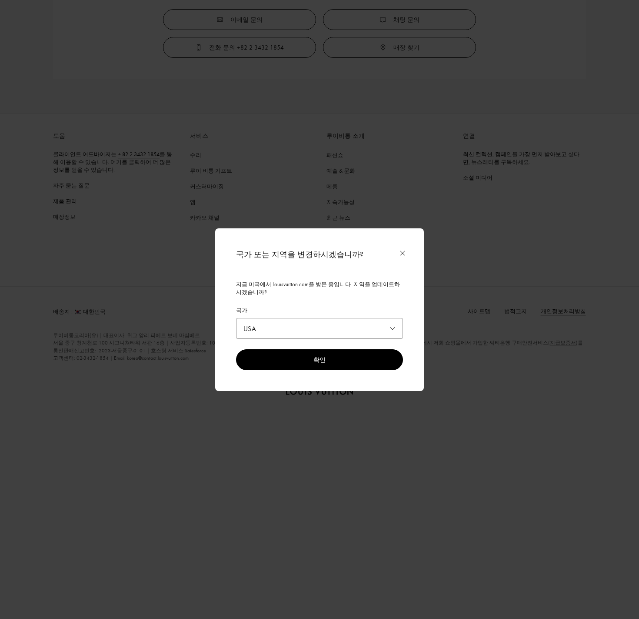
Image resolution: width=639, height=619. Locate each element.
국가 (241, 310)
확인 (319, 359)
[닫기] (402, 253)
